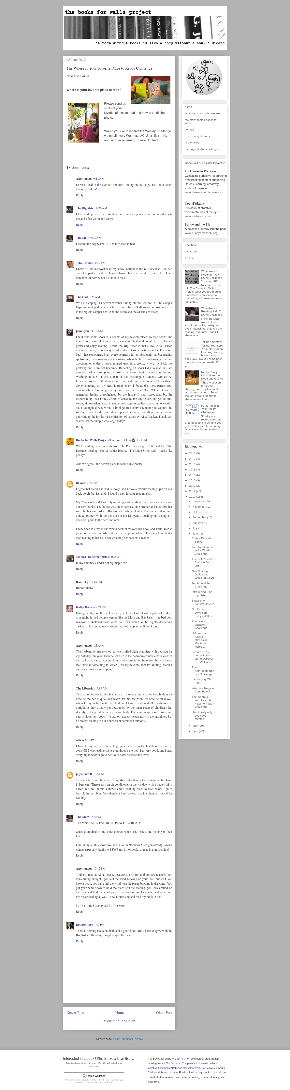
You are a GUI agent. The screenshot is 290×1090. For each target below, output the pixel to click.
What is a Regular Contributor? (203, 690)
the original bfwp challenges (202, 149)
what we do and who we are (202, 113)
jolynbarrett (84, 774)
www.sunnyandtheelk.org (201, 233)
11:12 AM (96, 331)
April (196, 731)
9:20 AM (101, 208)
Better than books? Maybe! (203, 602)
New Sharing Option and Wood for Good (203, 574)
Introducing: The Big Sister (202, 593)
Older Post (164, 1012)
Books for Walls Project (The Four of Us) (103, 440)
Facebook (191, 245)
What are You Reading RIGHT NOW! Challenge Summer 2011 (211, 276)
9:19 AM (102, 688)
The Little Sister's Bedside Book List (202, 562)
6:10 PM (90, 740)
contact (189, 129)
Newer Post (75, 1012)
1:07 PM (99, 924)
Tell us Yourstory (211, 341)
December (199, 501)
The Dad (82, 297)
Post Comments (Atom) (128, 1039)
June (196, 533)
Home (120, 1012)
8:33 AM (98, 645)
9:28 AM (94, 297)
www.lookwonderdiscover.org (204, 192)
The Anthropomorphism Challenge (203, 671)
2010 (192, 496)
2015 (192, 469)
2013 (192, 480)
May (196, 725)
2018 (192, 453)
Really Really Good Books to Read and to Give (212, 375)
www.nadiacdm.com (198, 216)
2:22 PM (92, 483)
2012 (192, 485)
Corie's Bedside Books (201, 540)
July (195, 528)
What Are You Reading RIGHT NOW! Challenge (211, 311)
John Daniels (84, 263)
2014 (192, 474)
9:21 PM (101, 607)
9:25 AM (100, 263)
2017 (192, 458)
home (188, 106)
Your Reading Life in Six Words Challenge (203, 550)
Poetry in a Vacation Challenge (199, 625)
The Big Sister (85, 208)
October (198, 512)
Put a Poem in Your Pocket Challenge (210, 409)
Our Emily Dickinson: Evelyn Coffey (202, 613)
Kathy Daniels (85, 607)
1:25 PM (98, 774)
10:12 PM (99, 868)
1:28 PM (142, 440)
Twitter (189, 258)
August (197, 522)
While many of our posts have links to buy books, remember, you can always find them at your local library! (94, 1081)
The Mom (82, 237)
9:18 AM (98, 178)
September (200, 517)
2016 (192, 464)
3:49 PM (97, 582)
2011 (192, 491)
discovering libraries (197, 136)
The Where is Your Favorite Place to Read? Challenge (203, 701)
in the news (192, 142)
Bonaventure (84, 924)
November (199, 506)
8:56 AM (113, 556)
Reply (79, 195)
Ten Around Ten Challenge (201, 585)
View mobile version (119, 1020)
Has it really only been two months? (202, 716)
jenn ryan (82, 331)
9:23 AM (95, 237)
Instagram (191, 251)
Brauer (81, 483)
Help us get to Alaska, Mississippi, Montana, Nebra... (200, 640)
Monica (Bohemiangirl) (91, 556)
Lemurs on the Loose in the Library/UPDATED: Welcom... (202, 656)
